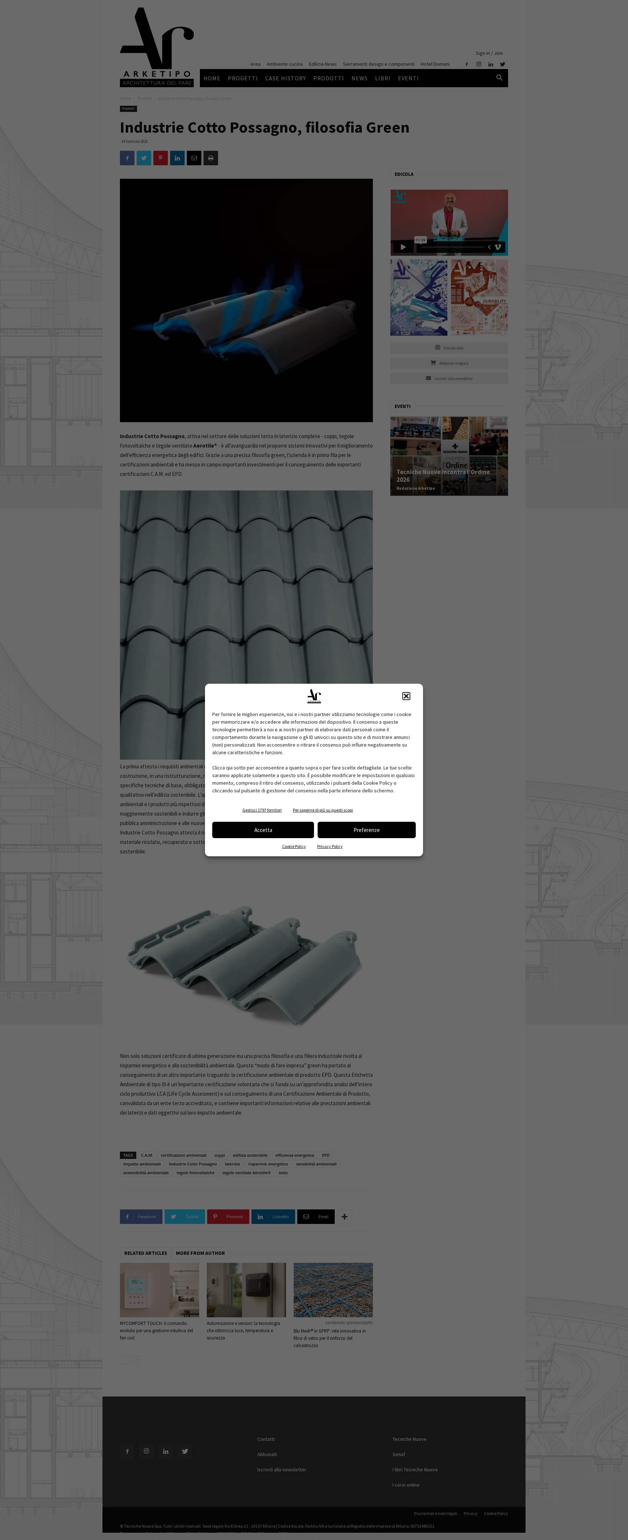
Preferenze (367, 829)
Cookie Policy (294, 846)
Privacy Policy (330, 846)
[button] (406, 696)
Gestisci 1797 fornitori (262, 810)
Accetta (263, 829)
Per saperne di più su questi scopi (323, 810)
